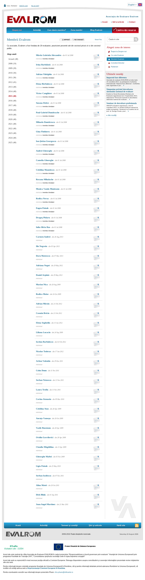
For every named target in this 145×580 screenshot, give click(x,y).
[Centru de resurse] (125, 30)
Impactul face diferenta (116, 78)
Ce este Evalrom (117, 55)
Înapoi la (119, 52)
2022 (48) (12, 128)
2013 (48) (12, 87)
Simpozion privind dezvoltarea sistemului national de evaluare (119, 90)
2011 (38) (12, 78)
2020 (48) (12, 119)
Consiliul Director (117, 63)
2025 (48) (12, 142)
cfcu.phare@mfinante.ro (64, 572)
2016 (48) (12, 101)
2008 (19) (12, 64)
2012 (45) (12, 82)
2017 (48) (12, 105)
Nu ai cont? (35, 6)
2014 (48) (12, 91)
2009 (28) (12, 68)
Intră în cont (23, 6)
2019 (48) (12, 115)
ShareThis (98, 39)
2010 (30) (12, 73)
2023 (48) (12, 133)
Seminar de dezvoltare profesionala (121, 103)
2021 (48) (12, 124)
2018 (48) (12, 110)
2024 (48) (12, 138)
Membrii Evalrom (18, 39)
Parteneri (114, 67)
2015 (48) (12, 96)
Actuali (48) (13, 59)
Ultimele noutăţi (114, 74)
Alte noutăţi (112, 115)
